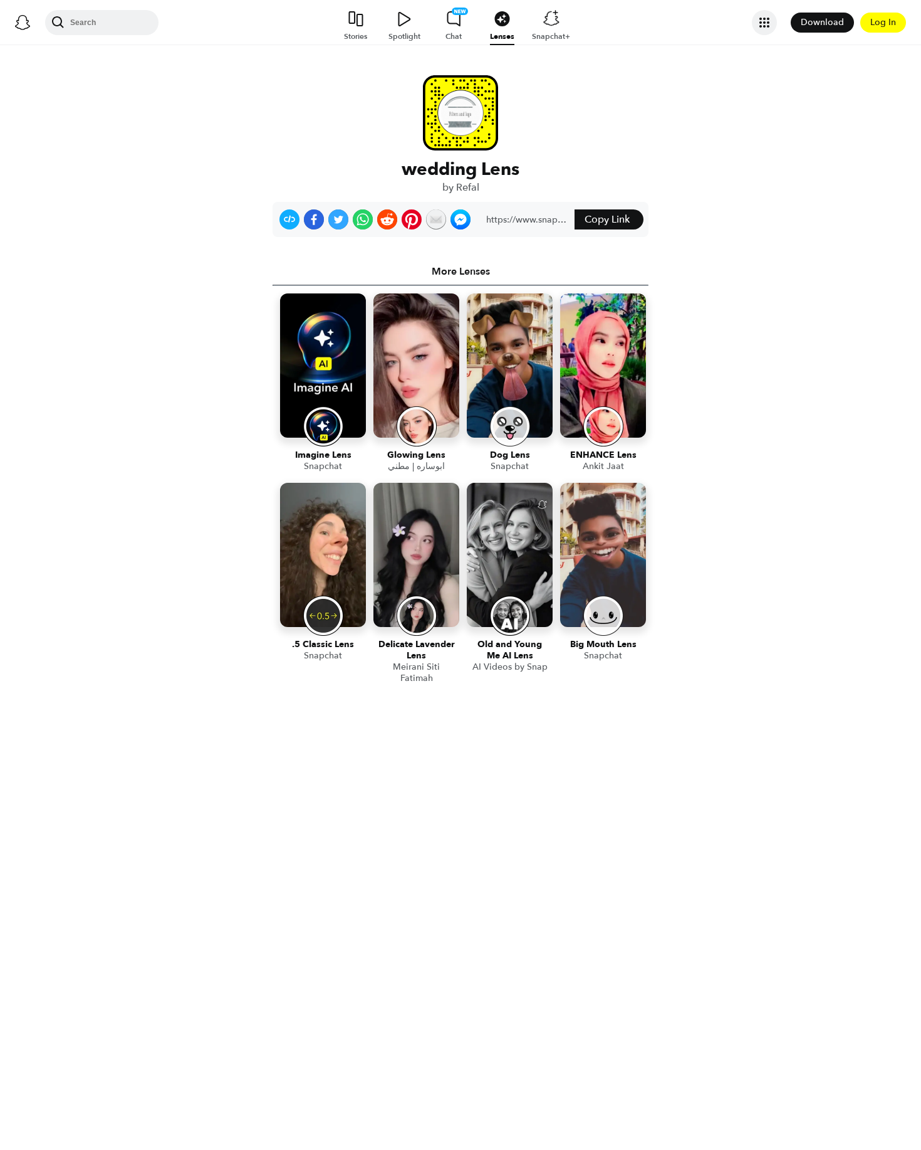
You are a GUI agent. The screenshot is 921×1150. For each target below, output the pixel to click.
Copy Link (607, 219)
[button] (289, 219)
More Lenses (461, 271)
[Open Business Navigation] (764, 22)
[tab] (460, 271)
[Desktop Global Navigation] (22, 22)
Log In (883, 22)
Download (822, 22)
